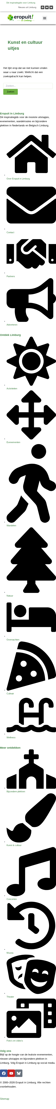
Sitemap (4, 1098)
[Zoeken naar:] (28, 86)
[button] (44, 18)
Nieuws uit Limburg (27, 7)
